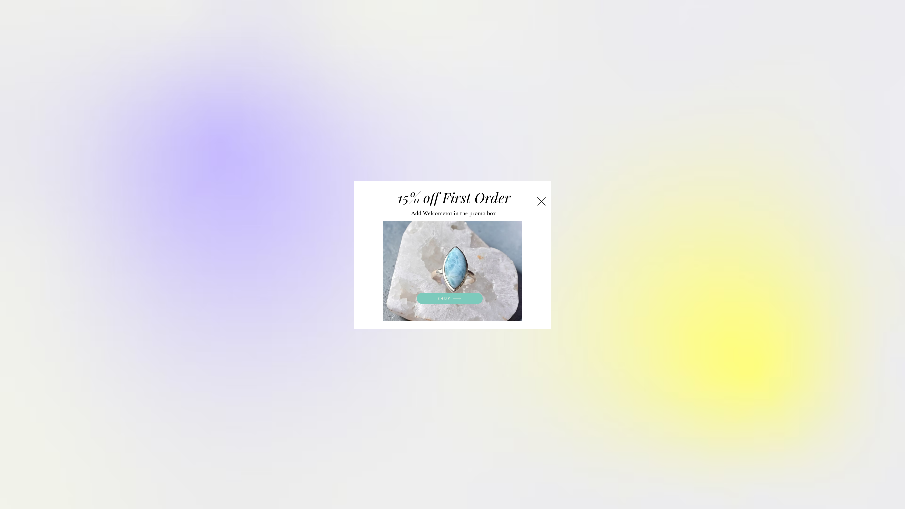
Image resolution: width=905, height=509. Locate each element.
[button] (541, 201)
